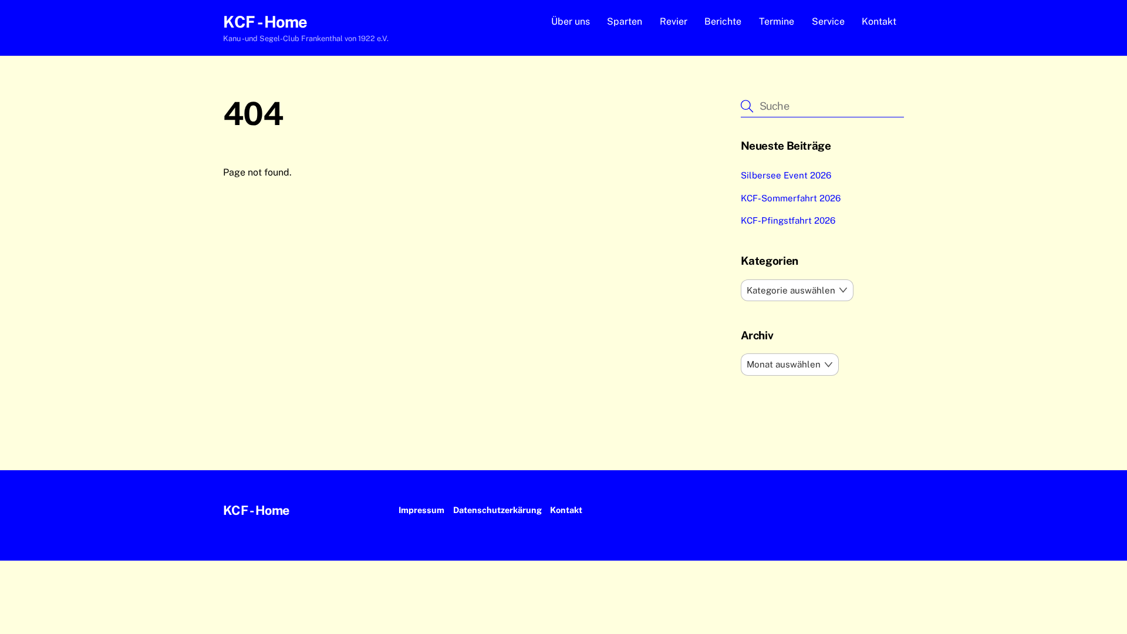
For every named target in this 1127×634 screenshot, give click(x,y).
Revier (673, 21)
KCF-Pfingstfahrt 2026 (788, 220)
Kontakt (879, 21)
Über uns (570, 21)
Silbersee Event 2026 (786, 175)
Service (828, 21)
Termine (776, 21)
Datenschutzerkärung (497, 510)
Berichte (722, 21)
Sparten (624, 21)
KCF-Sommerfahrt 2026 (791, 198)
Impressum (421, 510)
